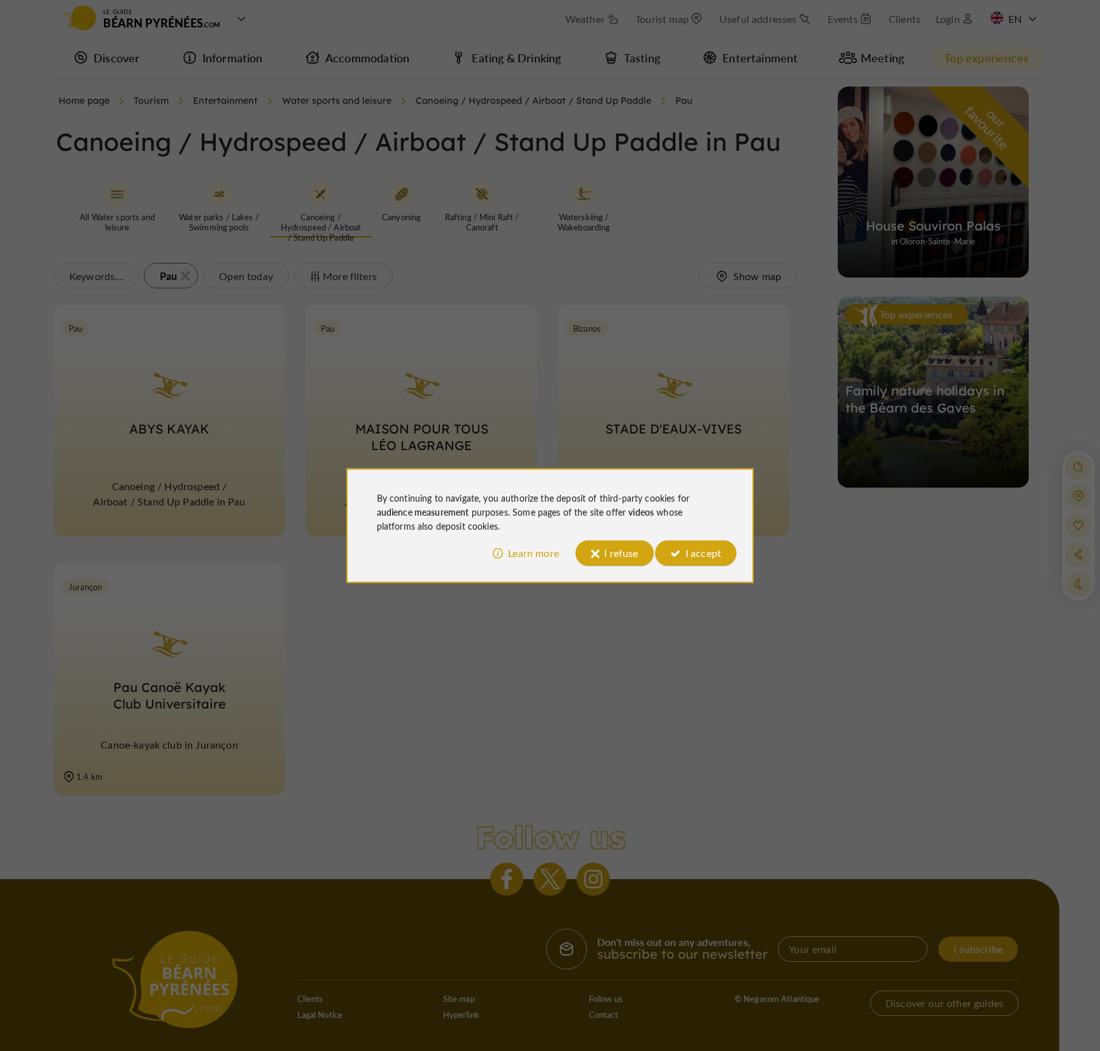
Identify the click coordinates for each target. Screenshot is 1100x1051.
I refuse (621, 553)
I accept (703, 553)
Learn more (533, 553)
